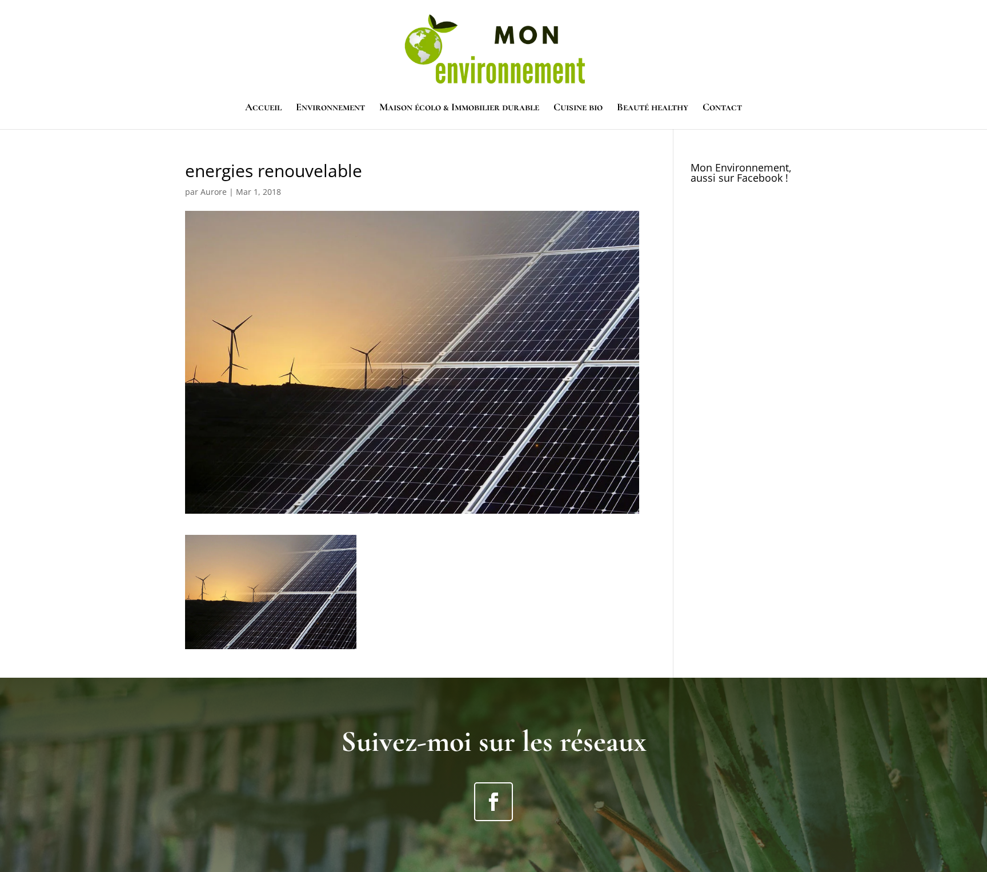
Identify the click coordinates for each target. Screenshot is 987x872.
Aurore (213, 191)
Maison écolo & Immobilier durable (459, 108)
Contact (722, 108)
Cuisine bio (578, 108)
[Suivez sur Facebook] (493, 801)
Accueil (263, 108)
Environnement (330, 108)
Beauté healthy (652, 108)
